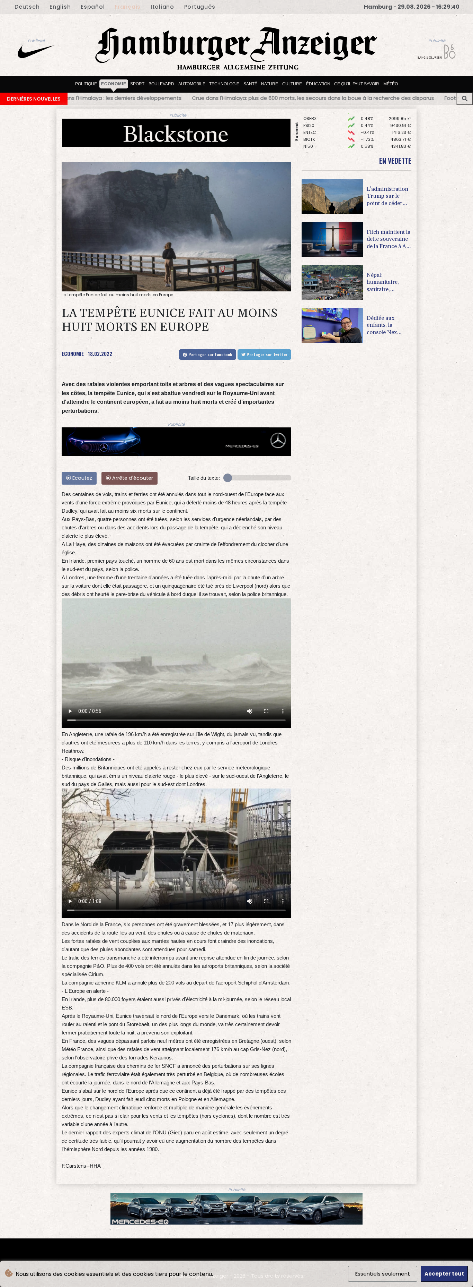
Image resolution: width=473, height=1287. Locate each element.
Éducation (318, 83)
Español (93, 7)
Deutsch (27, 7)
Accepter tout (444, 1273)
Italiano (162, 7)
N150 (308, 123)
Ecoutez (81, 478)
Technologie (224, 83)
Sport (137, 83)
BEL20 (309, 137)
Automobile (191, 83)
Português (199, 7)
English (60, 7)
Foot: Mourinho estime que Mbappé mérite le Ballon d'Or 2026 (312, 98)
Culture (292, 83)
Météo (390, 83)
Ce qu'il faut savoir (356, 83)
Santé (250, 83)
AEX (307, 130)
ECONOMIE (73, 353)
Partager (209, 354)
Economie (113, 83)
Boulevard (161, 83)
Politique (86, 83)
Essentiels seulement (382, 1273)
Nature (269, 83)
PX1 (306, 144)
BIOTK (309, 116)
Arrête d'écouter (132, 478)
